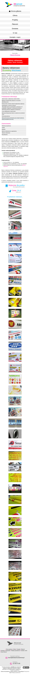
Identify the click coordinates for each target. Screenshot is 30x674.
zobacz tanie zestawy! (15, 61)
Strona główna (16, 11)
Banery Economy (15, 55)
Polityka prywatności (15, 650)
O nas (15, 33)
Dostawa (15, 28)
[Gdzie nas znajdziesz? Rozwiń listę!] (16, 638)
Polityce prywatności (14, 670)
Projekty (15, 20)
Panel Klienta (4, 652)
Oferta (15, 15)
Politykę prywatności (16, 672)
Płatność (15, 24)
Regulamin (7, 650)
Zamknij (26, 667)
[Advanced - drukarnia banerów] (15, 1)
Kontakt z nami (15, 37)
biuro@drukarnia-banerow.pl (16, 657)
